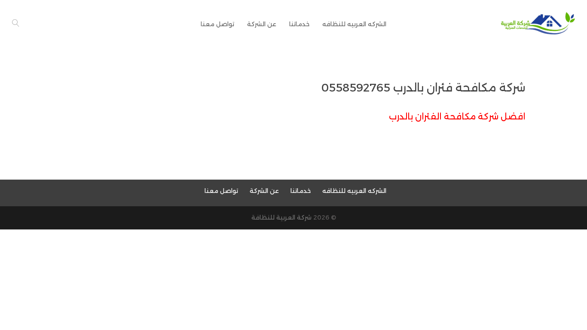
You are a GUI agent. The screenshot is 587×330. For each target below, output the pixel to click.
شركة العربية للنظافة (281, 217)
